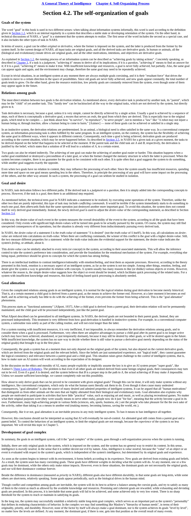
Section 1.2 (18, 33)
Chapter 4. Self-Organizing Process (122, 3)
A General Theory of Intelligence (66, 3)
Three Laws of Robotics (27, 368)
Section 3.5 (112, 139)
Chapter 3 (22, 62)
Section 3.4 (8, 213)
